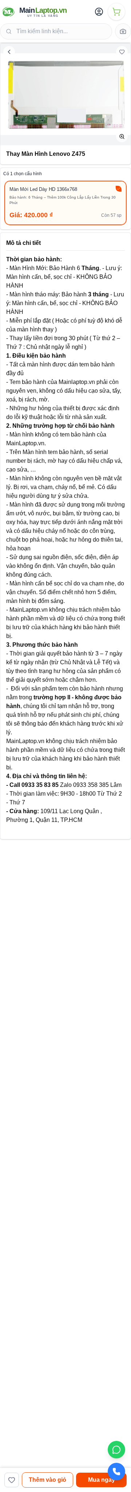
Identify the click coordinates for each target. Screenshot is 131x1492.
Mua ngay (101, 1480)
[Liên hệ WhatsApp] (116, 1449)
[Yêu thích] (122, 52)
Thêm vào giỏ (47, 1480)
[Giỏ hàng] (116, 11)
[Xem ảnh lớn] (122, 136)
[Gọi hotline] (116, 1471)
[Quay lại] (9, 52)
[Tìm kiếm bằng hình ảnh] (123, 31)
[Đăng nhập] (99, 11)
